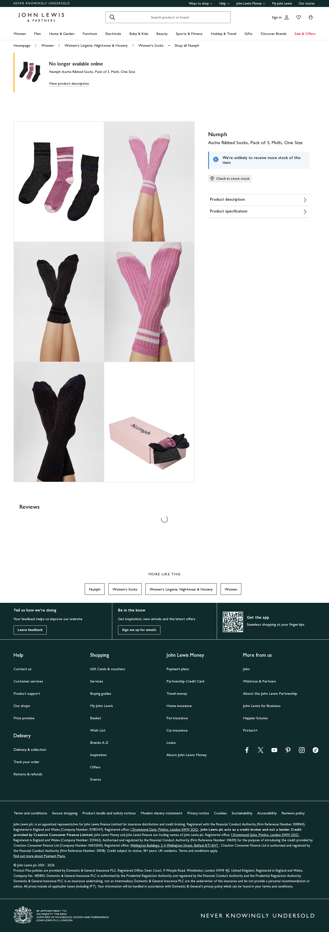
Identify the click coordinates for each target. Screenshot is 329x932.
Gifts (248, 33)
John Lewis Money (249, 3)
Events (95, 779)
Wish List (97, 730)
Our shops (21, 705)
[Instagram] (302, 751)
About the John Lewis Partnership (270, 693)
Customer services (28, 681)
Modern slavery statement (161, 813)
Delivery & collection (29, 749)
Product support (26, 693)
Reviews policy (293, 813)
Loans (171, 742)
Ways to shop (199, 3)
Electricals (113, 33)
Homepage (21, 45)
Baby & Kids (138, 33)
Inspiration (98, 754)
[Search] (112, 17)
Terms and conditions (30, 813)
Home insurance (179, 705)
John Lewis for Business (262, 705)
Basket (95, 718)
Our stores (307, 3)
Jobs (246, 669)
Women (19, 33)
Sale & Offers (305, 33)
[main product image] (33, 73)
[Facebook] (247, 751)
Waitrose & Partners (259, 681)
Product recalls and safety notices (109, 813)
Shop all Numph (187, 45)
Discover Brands (274, 33)
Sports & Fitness (189, 33)
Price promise (23, 718)
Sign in (277, 17)
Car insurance (177, 730)
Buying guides (100, 693)
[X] (260, 751)
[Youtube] (274, 751)
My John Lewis (282, 3)
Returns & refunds (27, 774)
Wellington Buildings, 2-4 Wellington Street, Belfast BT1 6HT (174, 845)
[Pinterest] (288, 751)
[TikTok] (315, 751)
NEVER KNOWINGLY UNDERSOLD (41, 3)
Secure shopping (65, 813)
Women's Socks (151, 45)
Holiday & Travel (223, 33)
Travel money (176, 693)
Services (96, 681)
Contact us (22, 669)
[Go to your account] (286, 17)
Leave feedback (30, 630)
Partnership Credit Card (185, 681)
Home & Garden (61, 33)
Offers (95, 767)
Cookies (220, 813)
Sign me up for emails (139, 630)
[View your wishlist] (298, 17)
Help (222, 3)
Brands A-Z (99, 742)
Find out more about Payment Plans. (39, 856)
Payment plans (177, 669)
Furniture (90, 33)
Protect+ (250, 730)
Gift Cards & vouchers (107, 669)
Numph (94, 589)
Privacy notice (198, 813)
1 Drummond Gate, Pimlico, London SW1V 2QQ (165, 830)
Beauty (162, 33)
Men (37, 33)
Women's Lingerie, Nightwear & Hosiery (96, 45)
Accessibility (267, 813)
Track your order (26, 761)
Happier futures (255, 718)
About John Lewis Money (186, 754)
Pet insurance (177, 718)
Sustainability (242, 813)
